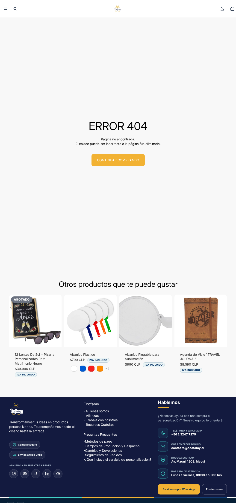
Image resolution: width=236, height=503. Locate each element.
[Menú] (5, 8)
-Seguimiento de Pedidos (103, 455)
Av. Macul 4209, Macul (188, 461)
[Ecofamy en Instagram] (13, 473)
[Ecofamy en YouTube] (24, 473)
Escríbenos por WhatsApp (179, 489)
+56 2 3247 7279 (183, 434)
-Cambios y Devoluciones (103, 450)
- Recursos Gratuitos (99, 424)
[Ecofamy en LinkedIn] (46, 473)
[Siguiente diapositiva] (56, 320)
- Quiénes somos (96, 411)
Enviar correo (214, 489)
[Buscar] (15, 9)
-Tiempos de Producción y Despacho (111, 446)
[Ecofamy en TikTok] (35, 473)
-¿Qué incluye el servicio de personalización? (117, 459)
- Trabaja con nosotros (101, 420)
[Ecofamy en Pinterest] (57, 473)
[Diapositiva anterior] (14, 320)
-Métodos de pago (98, 441)
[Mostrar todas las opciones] (107, 368)
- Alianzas (91, 416)
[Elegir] (109, 339)
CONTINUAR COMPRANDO (118, 160)
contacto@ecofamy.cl (187, 448)
